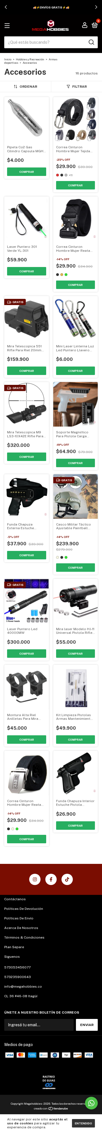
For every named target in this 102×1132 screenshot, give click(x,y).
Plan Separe (14, 947)
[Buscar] (91, 42)
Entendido (83, 1123)
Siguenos (12, 957)
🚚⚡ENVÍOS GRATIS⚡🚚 (51, 7)
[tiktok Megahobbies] (67, 879)
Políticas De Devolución (23, 909)
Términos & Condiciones (24, 937)
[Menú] (8, 26)
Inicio (7, 59)
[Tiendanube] (51, 1109)
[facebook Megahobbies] (51, 879)
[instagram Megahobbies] (35, 879)
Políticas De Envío (18, 918)
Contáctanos (15, 899)
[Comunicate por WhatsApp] (91, 1103)
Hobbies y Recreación (30, 59)
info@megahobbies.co (23, 986)
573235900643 (17, 977)
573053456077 (17, 967)
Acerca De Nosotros (21, 928)
